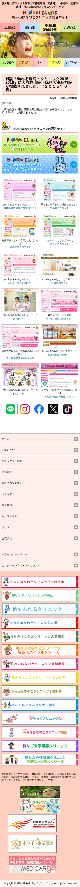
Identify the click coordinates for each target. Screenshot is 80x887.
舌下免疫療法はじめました (60, 319)
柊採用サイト (20, 319)
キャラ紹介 (8, 62)
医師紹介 (7, 472)
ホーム (6, 438)
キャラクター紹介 (12, 460)
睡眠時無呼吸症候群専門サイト (20, 208)
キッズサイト (72, 62)
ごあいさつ (8, 449)
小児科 (70, 27)
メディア (24, 62)
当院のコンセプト (12, 483)
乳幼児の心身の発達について (59, 396)
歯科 (30, 27)
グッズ (56, 62)
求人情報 (7, 505)
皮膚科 (50, 27)
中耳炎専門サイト (59, 208)
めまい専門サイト (59, 244)
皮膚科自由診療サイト (59, 354)
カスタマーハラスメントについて (21, 565)
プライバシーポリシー (14, 554)
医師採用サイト (59, 283)
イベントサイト (20, 393)
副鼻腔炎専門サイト (20, 247)
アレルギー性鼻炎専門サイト (20, 283)
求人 (40, 62)
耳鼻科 (10, 27)
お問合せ (7, 538)
